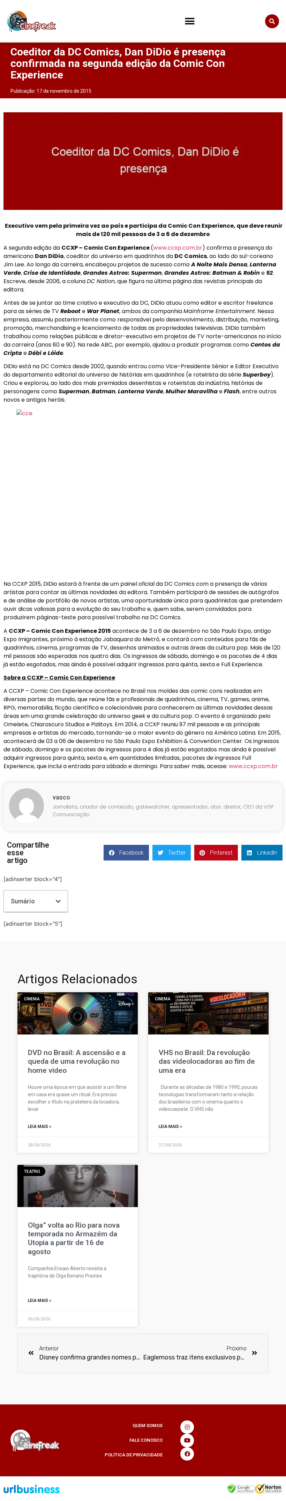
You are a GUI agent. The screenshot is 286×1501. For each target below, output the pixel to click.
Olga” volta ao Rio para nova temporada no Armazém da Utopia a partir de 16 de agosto (74, 1238)
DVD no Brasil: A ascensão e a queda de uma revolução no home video (77, 1061)
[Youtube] (187, 1440)
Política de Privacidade (134, 1454)
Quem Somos (148, 1425)
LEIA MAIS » (39, 1126)
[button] (189, 21)
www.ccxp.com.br (177, 248)
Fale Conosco (146, 1440)
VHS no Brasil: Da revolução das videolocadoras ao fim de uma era (207, 1061)
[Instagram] (187, 1427)
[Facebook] (187, 1454)
